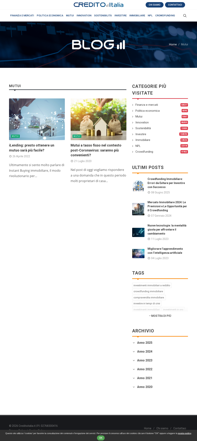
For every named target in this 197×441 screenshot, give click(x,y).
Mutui (15, 136)
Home (173, 44)
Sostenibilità (143, 128)
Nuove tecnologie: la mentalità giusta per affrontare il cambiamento (167, 229)
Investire (140, 134)
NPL (138, 146)
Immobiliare (142, 140)
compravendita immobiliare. (149, 297)
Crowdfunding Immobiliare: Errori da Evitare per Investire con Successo (166, 183)
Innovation (142, 122)
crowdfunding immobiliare (148, 291)
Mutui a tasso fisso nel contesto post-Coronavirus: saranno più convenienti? (96, 150)
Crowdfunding (144, 151)
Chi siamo (154, 4)
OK (101, 438)
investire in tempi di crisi (147, 303)
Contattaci (175, 4)
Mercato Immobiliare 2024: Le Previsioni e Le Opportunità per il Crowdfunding (167, 206)
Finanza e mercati (146, 105)
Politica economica (147, 110)
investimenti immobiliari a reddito (152, 285)
